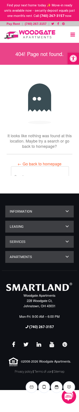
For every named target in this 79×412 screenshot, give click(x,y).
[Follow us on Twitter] (52, 23)
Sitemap (59, 371)
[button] (73, 58)
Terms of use (43, 371)
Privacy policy (23, 371)
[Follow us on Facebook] (58, 23)
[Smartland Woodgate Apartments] (28, 35)
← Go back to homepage (39, 163)
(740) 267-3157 (52, 16)
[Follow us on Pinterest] (63, 23)
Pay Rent (14, 23)
